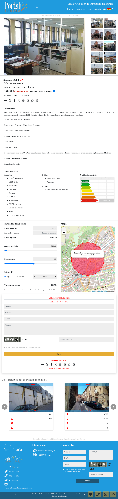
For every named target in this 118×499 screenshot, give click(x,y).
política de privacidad (35, 347)
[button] (4, 407)
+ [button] (64, 229)
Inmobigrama (62, 496)
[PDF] (10, 100)
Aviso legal (82, 494)
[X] (19, 100)
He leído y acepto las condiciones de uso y (23, 347)
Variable (21, 277)
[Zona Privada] (104, 9)
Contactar (97, 9)
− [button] (64, 232)
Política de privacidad (58, 494)
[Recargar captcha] (23, 339)
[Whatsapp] (37, 7)
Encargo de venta (83, 9)
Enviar (59, 354)
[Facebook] (15, 100)
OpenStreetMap (102, 291)
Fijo (8, 277)
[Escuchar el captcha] (26, 339)
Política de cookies (72, 494)
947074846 (64, 302)
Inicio (70, 9)
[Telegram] (37, 100)
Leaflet (94, 291)
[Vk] (28, 100)
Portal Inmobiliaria (43, 494)
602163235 (54, 302)
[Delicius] (23, 100)
